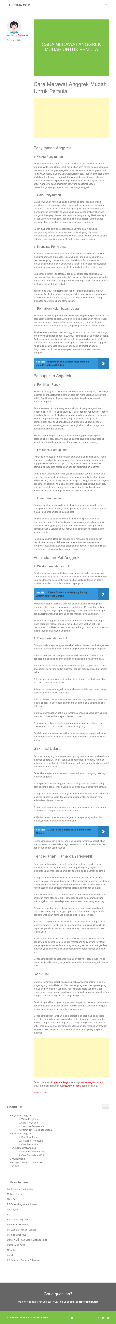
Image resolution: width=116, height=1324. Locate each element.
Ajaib (9, 1214)
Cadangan (12, 1209)
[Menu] (106, 5)
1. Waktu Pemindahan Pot (32, 1151)
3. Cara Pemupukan (29, 1144)
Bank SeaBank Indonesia (20, 1189)
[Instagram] (108, 1318)
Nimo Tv (11, 1199)
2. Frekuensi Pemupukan (31, 1140)
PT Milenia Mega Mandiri (19, 1219)
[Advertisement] (71, 118)
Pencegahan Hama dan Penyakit (26, 1162)
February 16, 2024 (14, 40)
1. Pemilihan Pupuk (29, 1137)
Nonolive (11, 1250)
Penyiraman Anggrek (20, 1115)
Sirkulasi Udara (17, 1158)
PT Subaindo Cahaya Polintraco (23, 1260)
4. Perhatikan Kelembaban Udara (35, 1129)
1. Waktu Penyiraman (29, 1119)
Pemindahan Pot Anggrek (23, 1147)
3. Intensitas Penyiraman (31, 1126)
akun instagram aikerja (92, 1082)
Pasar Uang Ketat (16, 1244)
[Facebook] (98, 1318)
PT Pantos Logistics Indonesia (22, 1204)
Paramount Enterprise (18, 1224)
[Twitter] (103, 1318)
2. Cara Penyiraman (29, 1122)
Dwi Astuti (23, 35)
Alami (10, 1255)
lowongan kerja (73, 1085)
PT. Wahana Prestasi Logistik (21, 1229)
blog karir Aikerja (59, 1082)
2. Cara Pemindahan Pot (31, 1155)
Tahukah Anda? (42, 1092)
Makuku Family (14, 1194)
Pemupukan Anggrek (20, 1133)
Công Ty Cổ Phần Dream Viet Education (27, 1239)
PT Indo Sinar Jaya (16, 1234)
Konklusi (14, 1165)
